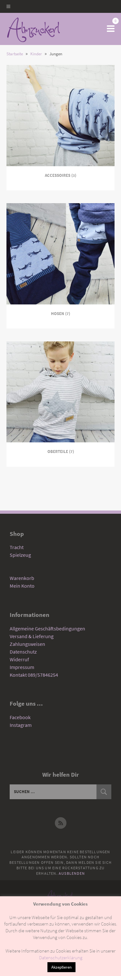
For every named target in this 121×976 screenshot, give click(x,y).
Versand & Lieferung (32, 636)
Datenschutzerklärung (60, 957)
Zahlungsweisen (27, 644)
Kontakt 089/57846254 (34, 675)
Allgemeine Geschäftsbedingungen (47, 628)
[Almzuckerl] (33, 29)
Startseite (14, 54)
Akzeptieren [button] (61, 967)
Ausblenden (72, 873)
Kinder (36, 54)
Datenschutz (23, 651)
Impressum (22, 667)
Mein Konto (22, 586)
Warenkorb (22, 578)
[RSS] (60, 823)
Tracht (17, 547)
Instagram (21, 725)
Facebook (20, 717)
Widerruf (19, 659)
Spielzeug (20, 555)
